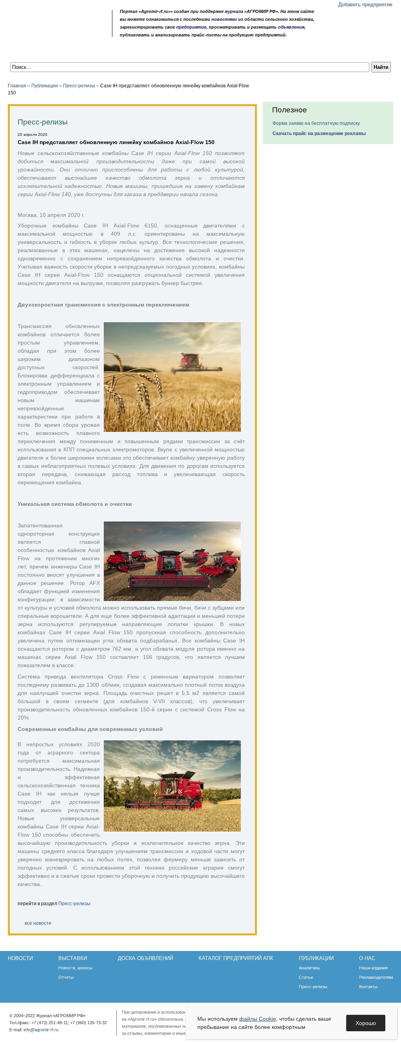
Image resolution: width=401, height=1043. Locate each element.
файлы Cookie (257, 1019)
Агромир (58, 18)
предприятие (191, 27)
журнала (234, 11)
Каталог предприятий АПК (196, 52)
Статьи (306, 977)
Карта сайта (65, 32)
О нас (301, 52)
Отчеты (66, 977)
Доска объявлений (120, 52)
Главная (17, 85)
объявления (291, 27)
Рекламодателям (376, 977)
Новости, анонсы (75, 967)
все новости (38, 923)
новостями (224, 19)
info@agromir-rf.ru (40, 1029)
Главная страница (44, 32)
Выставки (67, 52)
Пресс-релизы (79, 85)
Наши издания (373, 967)
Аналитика (309, 967)
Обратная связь (54, 32)
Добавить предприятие (365, 4)
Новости (28, 52)
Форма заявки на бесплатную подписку (316, 123)
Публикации (263, 52)
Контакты (368, 986)
